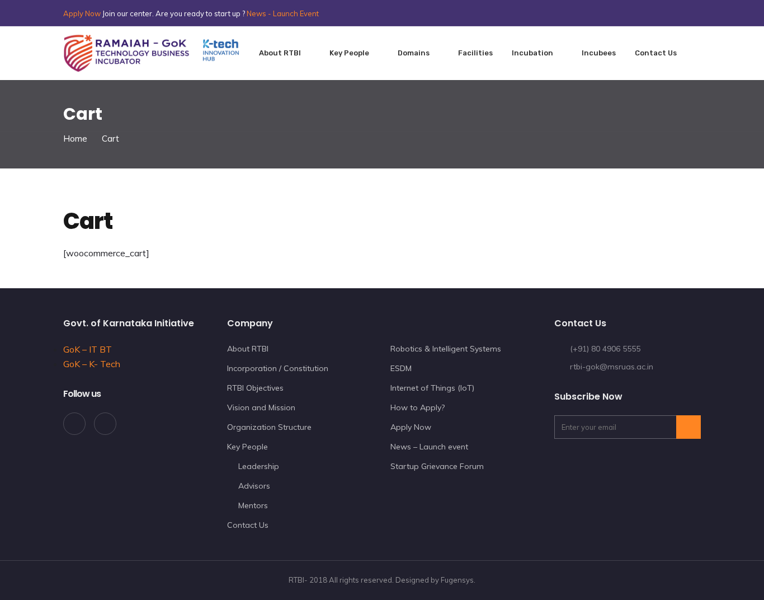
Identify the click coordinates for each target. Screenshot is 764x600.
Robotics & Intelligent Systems (445, 349)
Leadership (258, 466)
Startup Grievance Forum (437, 466)
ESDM (401, 368)
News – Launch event (429, 447)
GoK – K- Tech (91, 363)
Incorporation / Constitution (277, 368)
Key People (349, 53)
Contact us (656, 53)
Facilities (475, 53)
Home (75, 138)
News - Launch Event (283, 13)
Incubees (599, 53)
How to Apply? (417, 407)
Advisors (254, 486)
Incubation (532, 53)
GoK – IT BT (87, 349)
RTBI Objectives (255, 388)
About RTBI (280, 53)
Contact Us (247, 525)
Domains (414, 53)
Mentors (253, 505)
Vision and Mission (261, 407)
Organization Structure (269, 427)
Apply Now (82, 13)
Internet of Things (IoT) (432, 388)
